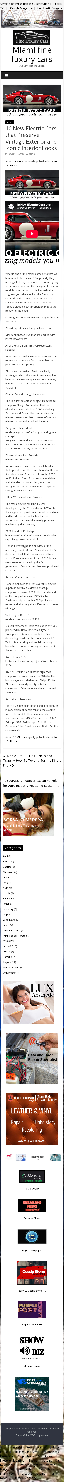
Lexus (6, 925)
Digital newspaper (32, 1250)
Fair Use (43, 1447)
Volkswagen (9, 972)
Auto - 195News (15, 161)
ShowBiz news (32, 1366)
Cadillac (7, 866)
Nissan (6, 951)
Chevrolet (8, 872)
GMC (5, 888)
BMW (6, 861)
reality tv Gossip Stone (30, 1290)
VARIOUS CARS (11, 967)
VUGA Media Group (22, 1447)
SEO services (32, 1188)
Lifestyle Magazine (21, 8)
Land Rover (9, 919)
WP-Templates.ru (39, 1435)
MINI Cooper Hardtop (15, 935)
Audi (5, 856)
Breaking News (32, 1218)
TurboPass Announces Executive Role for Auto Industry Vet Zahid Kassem (31, 783)
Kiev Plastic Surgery (49, 8)
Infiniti (6, 903)
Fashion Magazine (40, 1460)
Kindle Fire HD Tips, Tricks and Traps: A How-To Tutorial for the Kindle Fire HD (32, 761)
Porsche (7, 956)
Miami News (45, 1456)
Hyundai (7, 898)
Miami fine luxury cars (32, 54)
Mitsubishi (8, 941)
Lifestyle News (25, 1469)
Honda (6, 893)
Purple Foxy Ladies (32, 1324)
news (9, 122)
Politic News (46, 1469)
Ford (5, 882)
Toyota (7, 962)
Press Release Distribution (32, 4)
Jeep (5, 914)
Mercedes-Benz (11, 930)
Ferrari (6, 877)
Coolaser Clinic (22, 1452)
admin (32, 153)
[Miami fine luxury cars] (31, 32)
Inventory (8, 909)
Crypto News (26, 1456)
